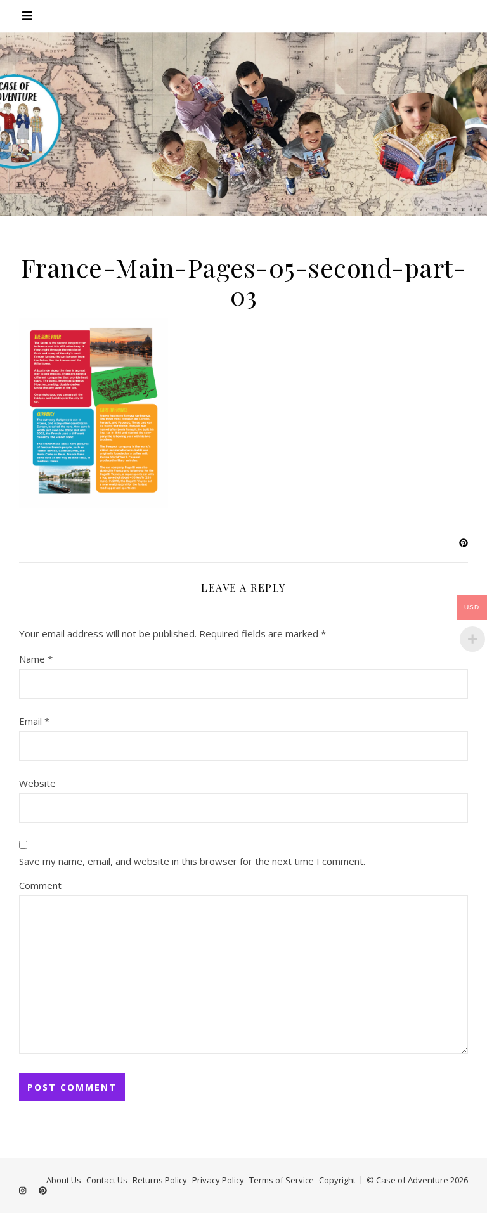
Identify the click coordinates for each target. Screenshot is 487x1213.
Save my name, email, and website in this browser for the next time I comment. (192, 861)
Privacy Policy (218, 1180)
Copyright (337, 1180)
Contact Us (106, 1180)
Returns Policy (160, 1180)
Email (34, 721)
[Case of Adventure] (243, 124)
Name (36, 658)
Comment (40, 885)
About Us (63, 1180)
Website (37, 783)
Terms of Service (281, 1180)
